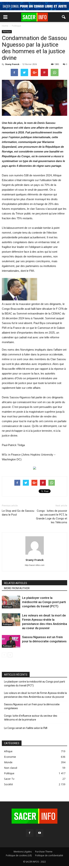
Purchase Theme (43, 851)
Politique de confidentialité (49, 855)
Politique (7, 31)
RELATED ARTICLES (15, 583)
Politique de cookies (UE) (19, 855)
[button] (64, 17)
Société (8, 784)
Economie (10, 756)
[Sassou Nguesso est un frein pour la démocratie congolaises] (11, 641)
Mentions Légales (23, 851)
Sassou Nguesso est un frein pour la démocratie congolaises (32, 706)
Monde (8, 762)
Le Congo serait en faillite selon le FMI (25, 728)
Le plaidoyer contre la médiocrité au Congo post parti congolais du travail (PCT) (44, 602)
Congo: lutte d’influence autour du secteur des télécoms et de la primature (30, 717)
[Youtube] (39, 833)
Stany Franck (12, 64)
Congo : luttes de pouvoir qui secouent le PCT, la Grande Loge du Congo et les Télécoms (51, 516)
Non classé (10, 767)
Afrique (8, 751)
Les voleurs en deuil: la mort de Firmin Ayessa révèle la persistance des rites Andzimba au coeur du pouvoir (35, 695)
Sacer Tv (9, 779)
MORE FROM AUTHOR (17, 588)
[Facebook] (29, 833)
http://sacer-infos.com (34, 565)
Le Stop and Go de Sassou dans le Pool (18, 512)
